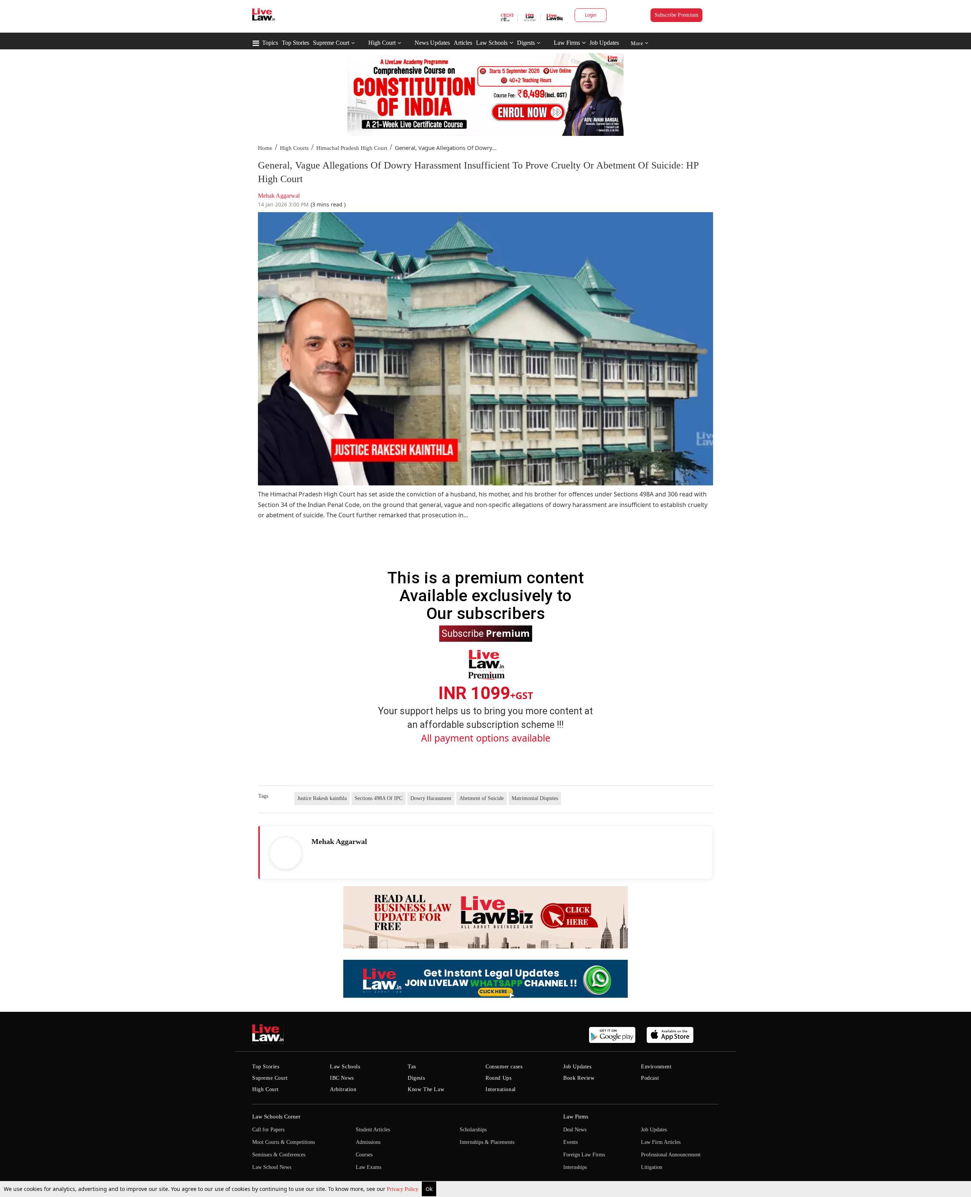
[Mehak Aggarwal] (285, 853)
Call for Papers (268, 1129)
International (501, 1089)
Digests (526, 42)
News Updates (432, 42)
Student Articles (373, 1129)
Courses (364, 1155)
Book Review (579, 1078)
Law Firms (567, 42)
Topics (270, 42)
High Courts (294, 148)
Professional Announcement (671, 1155)
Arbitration (343, 1089)
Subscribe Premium (677, 15)
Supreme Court (331, 42)
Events (570, 1142)
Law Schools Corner (276, 1117)
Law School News (271, 1167)
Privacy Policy (403, 1189)
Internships (575, 1167)
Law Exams (368, 1167)
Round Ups (498, 1078)
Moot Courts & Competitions (283, 1142)
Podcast (650, 1078)
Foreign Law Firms (584, 1155)
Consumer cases (504, 1066)
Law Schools (491, 42)
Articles (463, 42)
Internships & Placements (487, 1142)
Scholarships (473, 1129)
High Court (382, 42)
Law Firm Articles (660, 1142)
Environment (656, 1066)
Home (265, 148)
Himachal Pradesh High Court (351, 148)
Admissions (368, 1142)
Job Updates (604, 42)
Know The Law (426, 1089)
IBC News (342, 1078)
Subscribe (486, 633)
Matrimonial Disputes (535, 798)
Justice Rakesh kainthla (322, 798)
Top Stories (295, 42)
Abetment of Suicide (481, 798)
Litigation (651, 1167)
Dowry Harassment (430, 798)
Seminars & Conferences (278, 1155)
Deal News (574, 1129)
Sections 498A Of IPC (378, 798)
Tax (412, 1066)
